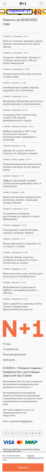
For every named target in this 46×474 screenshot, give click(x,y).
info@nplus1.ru (26, 421)
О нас (7, 343)
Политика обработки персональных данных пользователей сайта (21, 450)
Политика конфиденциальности (35, 457)
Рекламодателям (14, 354)
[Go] (4, 3)
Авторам (9, 359)
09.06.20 (7, 36)
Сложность (11, 349)
